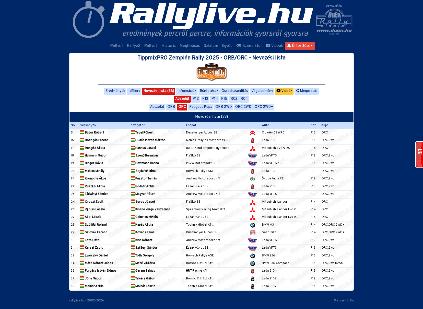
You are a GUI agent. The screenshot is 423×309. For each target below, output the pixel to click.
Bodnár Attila (144, 186)
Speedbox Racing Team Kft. (206, 209)
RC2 (234, 99)
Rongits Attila (94, 148)
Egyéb (227, 46)
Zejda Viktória (145, 171)
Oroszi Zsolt (94, 202)
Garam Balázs (145, 271)
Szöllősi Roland (95, 225)
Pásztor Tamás (146, 179)
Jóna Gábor (93, 279)
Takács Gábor (145, 279)
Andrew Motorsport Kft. (203, 179)
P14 (215, 99)
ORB (171, 107)
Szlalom (211, 46)
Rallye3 (151, 46)
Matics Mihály (94, 171)
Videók (276, 46)
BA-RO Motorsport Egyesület (207, 148)
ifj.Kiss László (94, 209)
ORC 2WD (243, 107)
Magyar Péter (145, 194)
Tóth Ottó (92, 240)
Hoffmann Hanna (147, 163)
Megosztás (308, 91)
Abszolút (182, 99)
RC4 (244, 99)
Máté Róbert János (98, 263)
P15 (224, 99)
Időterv (134, 91)
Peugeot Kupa (200, 107)
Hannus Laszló (145, 148)
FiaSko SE (193, 156)
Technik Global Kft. (199, 225)
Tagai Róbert (144, 133)
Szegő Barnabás (147, 156)
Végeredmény (262, 91)
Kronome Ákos (95, 179)
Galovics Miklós (146, 217)
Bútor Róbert (94, 133)
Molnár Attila (94, 286)
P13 (205, 99)
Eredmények (115, 91)
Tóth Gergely (144, 256)
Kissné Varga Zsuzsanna (152, 209)
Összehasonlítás (235, 91)
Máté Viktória (145, 263)
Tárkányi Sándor (96, 194)
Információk (186, 91)
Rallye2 (133, 46)
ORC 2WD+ (264, 107)
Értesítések (302, 46)
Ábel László (93, 217)
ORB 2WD (223, 107)
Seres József (145, 202)
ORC (182, 107)
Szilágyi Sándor (146, 248)
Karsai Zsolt (93, 248)
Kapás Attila (144, 225)
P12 (196, 99)
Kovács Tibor (144, 232)
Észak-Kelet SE (197, 186)
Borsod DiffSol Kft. (199, 263)
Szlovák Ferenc (95, 232)
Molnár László (145, 286)
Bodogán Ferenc (96, 140)
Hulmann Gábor (95, 156)
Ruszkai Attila (94, 186)
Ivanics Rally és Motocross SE (207, 140)
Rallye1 (116, 46)
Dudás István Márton (150, 140)
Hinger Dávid (93, 163)
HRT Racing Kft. (197, 271)
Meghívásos (190, 46)
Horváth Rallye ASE (200, 171)
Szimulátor (251, 46)
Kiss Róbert (144, 240)
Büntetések (209, 91)
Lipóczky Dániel (96, 256)
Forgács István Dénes (100, 271)
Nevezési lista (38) (158, 91)
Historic (169, 46)
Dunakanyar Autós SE (201, 133)
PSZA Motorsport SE (201, 163)
